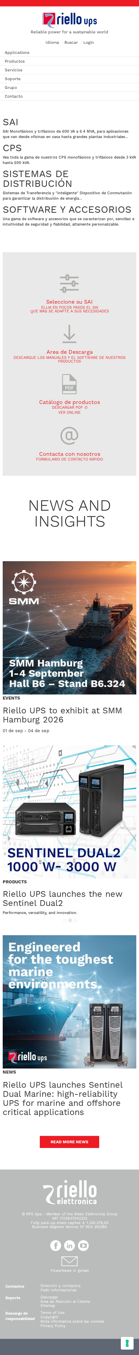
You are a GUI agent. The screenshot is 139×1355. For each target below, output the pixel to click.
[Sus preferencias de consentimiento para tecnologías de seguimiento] (127, 1343)
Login (88, 42)
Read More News (69, 1142)
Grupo (11, 87)
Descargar (49, 1297)
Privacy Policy (52, 1326)
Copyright (49, 1317)
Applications (17, 52)
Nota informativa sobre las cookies (72, 1321)
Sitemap (47, 1305)
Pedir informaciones (58, 1290)
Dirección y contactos (60, 1286)
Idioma (52, 42)
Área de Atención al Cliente (65, 1301)
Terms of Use (52, 1313)
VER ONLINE (69, 412)
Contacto (14, 96)
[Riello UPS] (69, 20)
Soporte (13, 78)
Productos (15, 61)
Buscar (71, 42)
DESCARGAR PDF (67, 407)
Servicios (13, 70)
